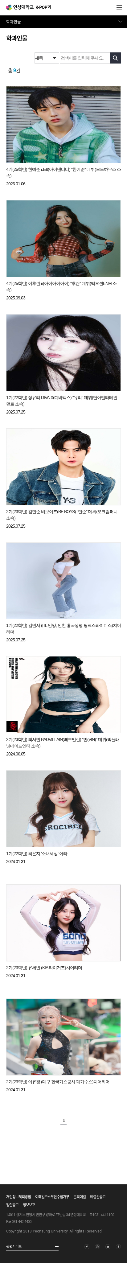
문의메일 (79, 1197)
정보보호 (29, 1205)
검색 (115, 58)
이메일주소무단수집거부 (52, 1197)
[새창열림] (86, 1246)
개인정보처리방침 (18, 1197)
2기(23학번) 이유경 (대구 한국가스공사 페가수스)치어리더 (57, 1081)
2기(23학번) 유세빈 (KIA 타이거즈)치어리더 (44, 967)
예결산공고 (97, 1197)
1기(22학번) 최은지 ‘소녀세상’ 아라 (36, 853)
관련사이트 (14, 1246)
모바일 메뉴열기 (119, 7)
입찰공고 (12, 1205)
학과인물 (13, 22)
